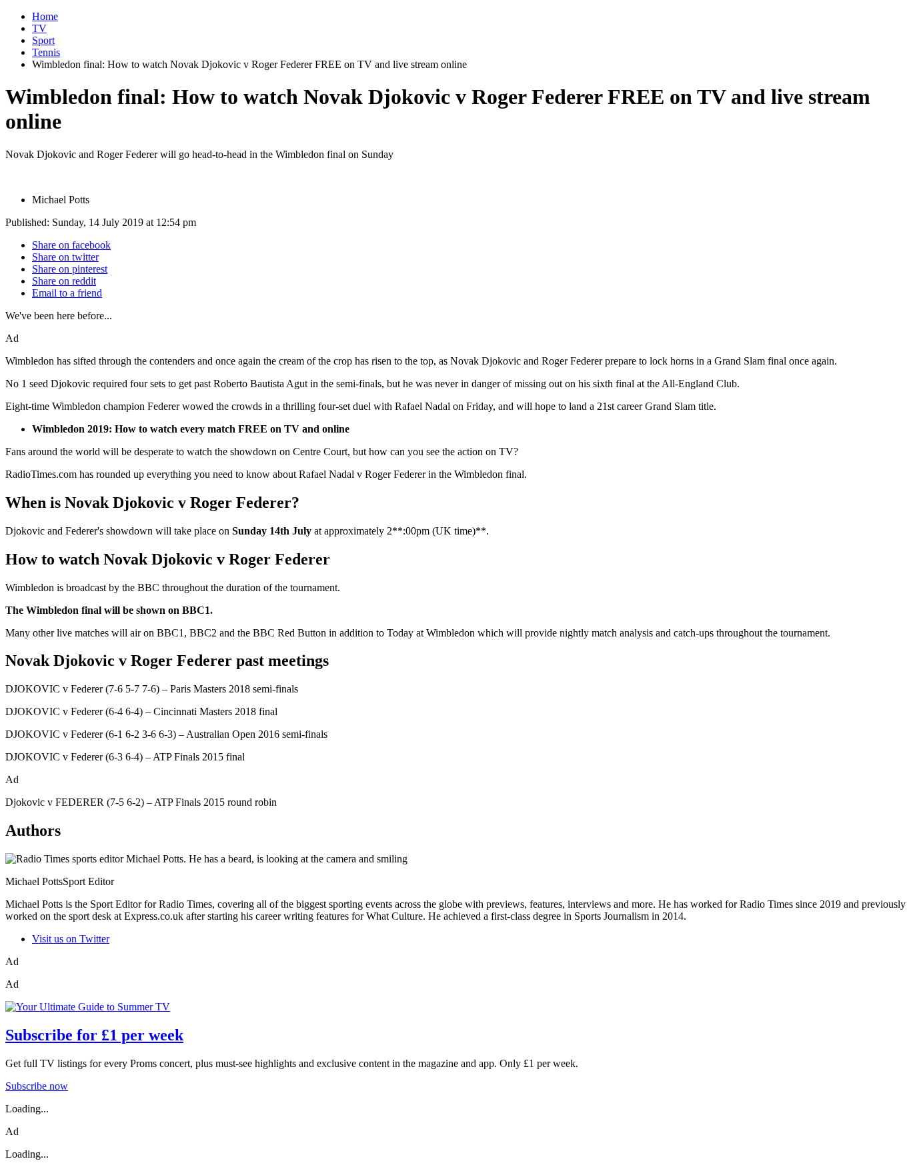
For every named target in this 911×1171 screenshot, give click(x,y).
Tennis (46, 52)
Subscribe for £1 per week (94, 1035)
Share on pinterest (69, 269)
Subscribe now (36, 1086)
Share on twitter (65, 257)
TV (39, 28)
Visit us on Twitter (70, 938)
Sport (43, 40)
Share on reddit (64, 281)
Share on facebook (71, 245)
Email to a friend (67, 293)
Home (45, 16)
